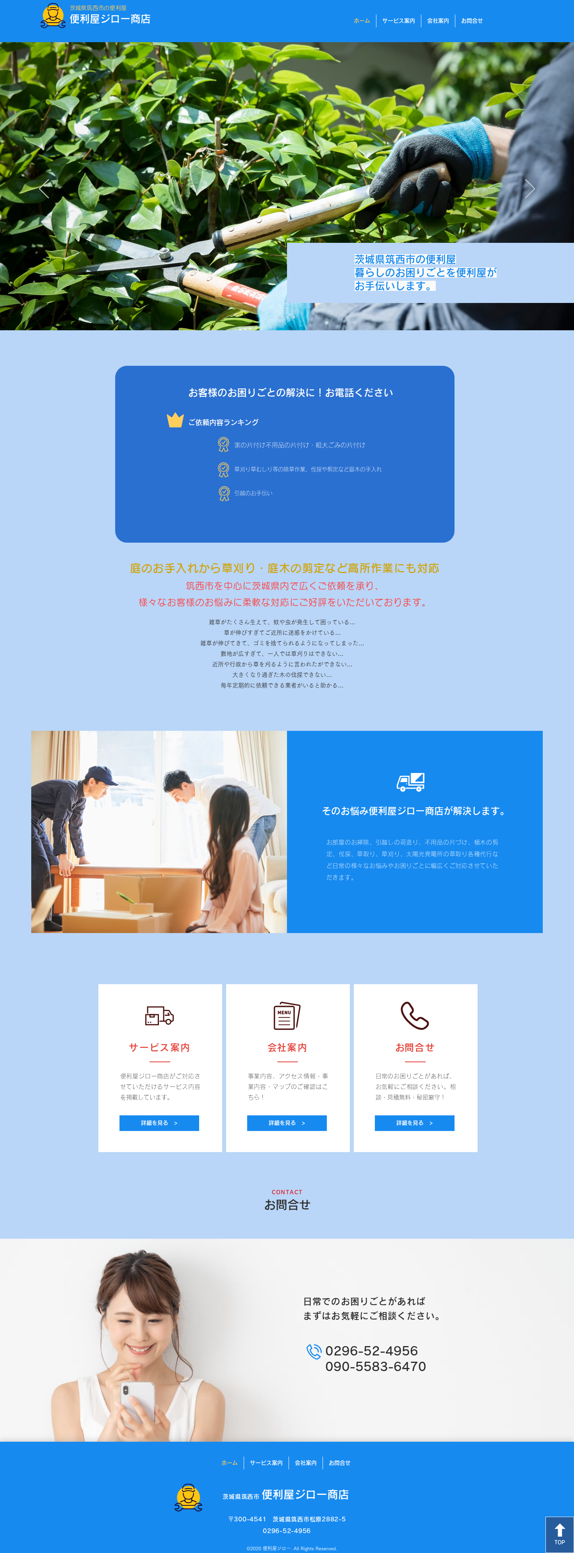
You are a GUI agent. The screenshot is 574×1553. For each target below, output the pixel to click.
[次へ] (530, 189)
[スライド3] (294, 317)
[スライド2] (287, 317)
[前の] (44, 189)
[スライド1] (280, 317)
